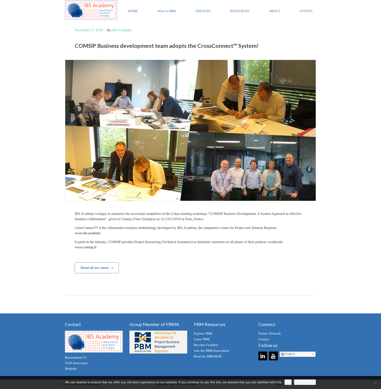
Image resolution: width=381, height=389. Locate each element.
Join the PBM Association (211, 350)
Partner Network (269, 333)
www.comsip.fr (85, 247)
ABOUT (274, 11)
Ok (288, 382)
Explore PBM (203, 333)
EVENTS (306, 11)
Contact (263, 339)
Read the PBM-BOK (208, 356)
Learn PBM (201, 339)
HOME (133, 11)
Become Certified (206, 345)
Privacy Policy (305, 382)
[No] (375, 382)
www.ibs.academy (88, 233)
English (289, 354)
